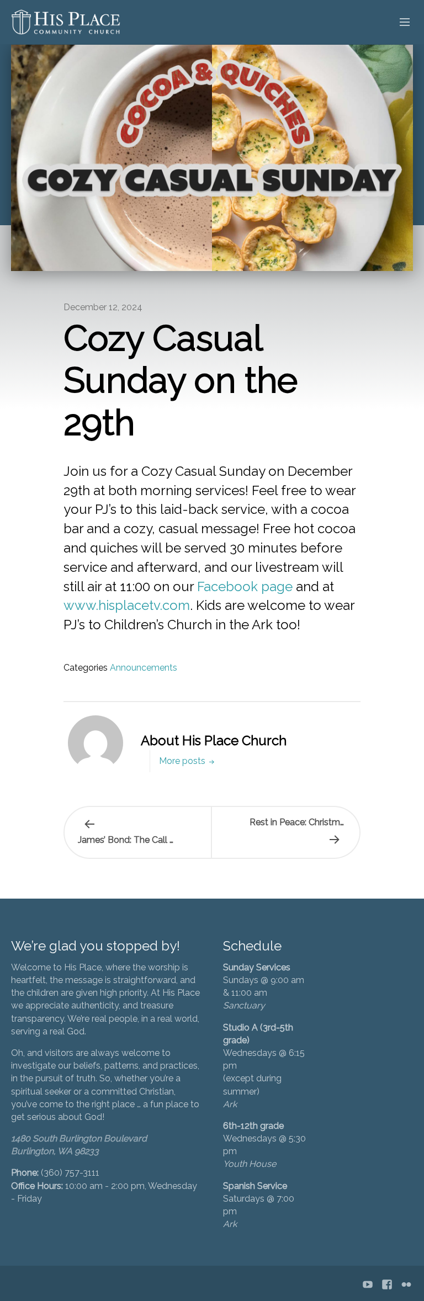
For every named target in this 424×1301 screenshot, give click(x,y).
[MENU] (399, 22)
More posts (183, 761)
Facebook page (245, 586)
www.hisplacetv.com (126, 605)
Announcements (143, 667)
